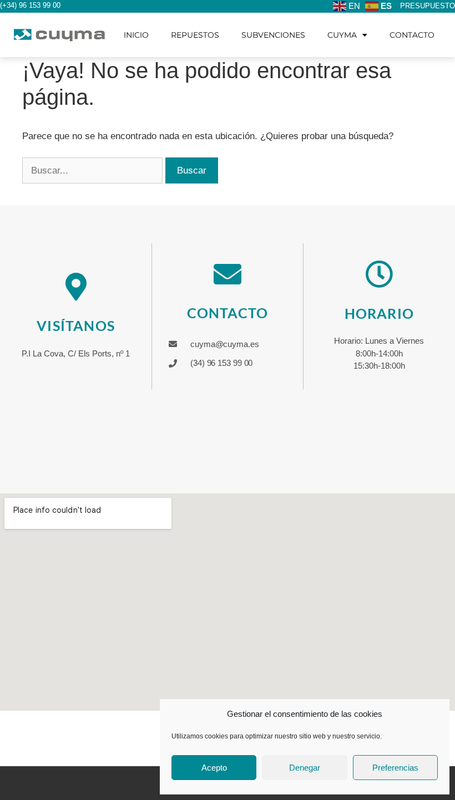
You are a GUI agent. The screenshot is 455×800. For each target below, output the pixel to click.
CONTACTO (412, 35)
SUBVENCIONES (273, 35)
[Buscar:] (93, 170)
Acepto (214, 767)
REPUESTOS (195, 35)
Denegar (304, 767)
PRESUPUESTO (427, 6)
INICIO (136, 35)
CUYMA (342, 35)
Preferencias (395, 767)
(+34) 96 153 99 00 (30, 5)
